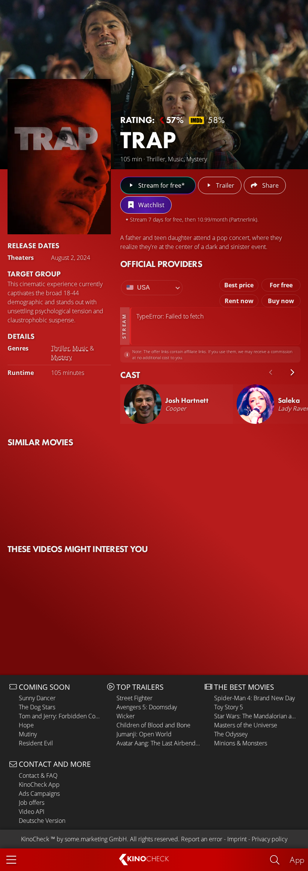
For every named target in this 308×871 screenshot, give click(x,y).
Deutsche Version (42, 820)
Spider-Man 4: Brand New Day (254, 698)
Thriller (60, 348)
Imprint (237, 839)
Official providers (161, 264)
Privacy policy (269, 839)
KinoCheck (35, 839)
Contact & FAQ (38, 775)
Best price (239, 285)
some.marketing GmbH (96, 839)
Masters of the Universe (245, 725)
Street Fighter (134, 698)
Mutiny (28, 734)
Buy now (281, 301)
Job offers (31, 802)
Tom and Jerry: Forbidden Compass (61, 716)
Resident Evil (36, 743)
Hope (26, 725)
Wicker (125, 716)
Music (80, 348)
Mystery (61, 357)
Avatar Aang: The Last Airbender (158, 743)
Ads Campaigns (39, 793)
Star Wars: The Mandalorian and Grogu (256, 716)
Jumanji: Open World (144, 734)
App (297, 859)
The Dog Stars (37, 707)
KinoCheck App (39, 784)
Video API (31, 811)
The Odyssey (231, 734)
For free (281, 285)
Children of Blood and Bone (153, 725)
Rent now (239, 301)
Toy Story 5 (228, 707)
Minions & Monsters (240, 743)
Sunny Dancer (37, 698)
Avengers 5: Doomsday (146, 707)
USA (143, 287)
